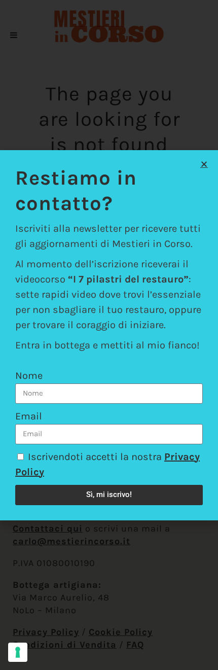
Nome (29, 375)
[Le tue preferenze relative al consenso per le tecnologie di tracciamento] (17, 652)
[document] (109, 335)
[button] (204, 164)
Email (28, 416)
